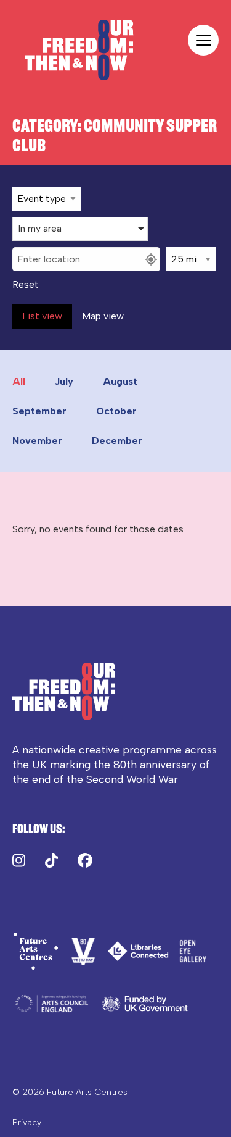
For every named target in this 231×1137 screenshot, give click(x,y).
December (117, 441)
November (37, 441)
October (116, 411)
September (39, 411)
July (64, 381)
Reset (25, 285)
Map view (103, 316)
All (18, 381)
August (120, 381)
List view (42, 316)
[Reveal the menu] (203, 40)
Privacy (26, 1122)
